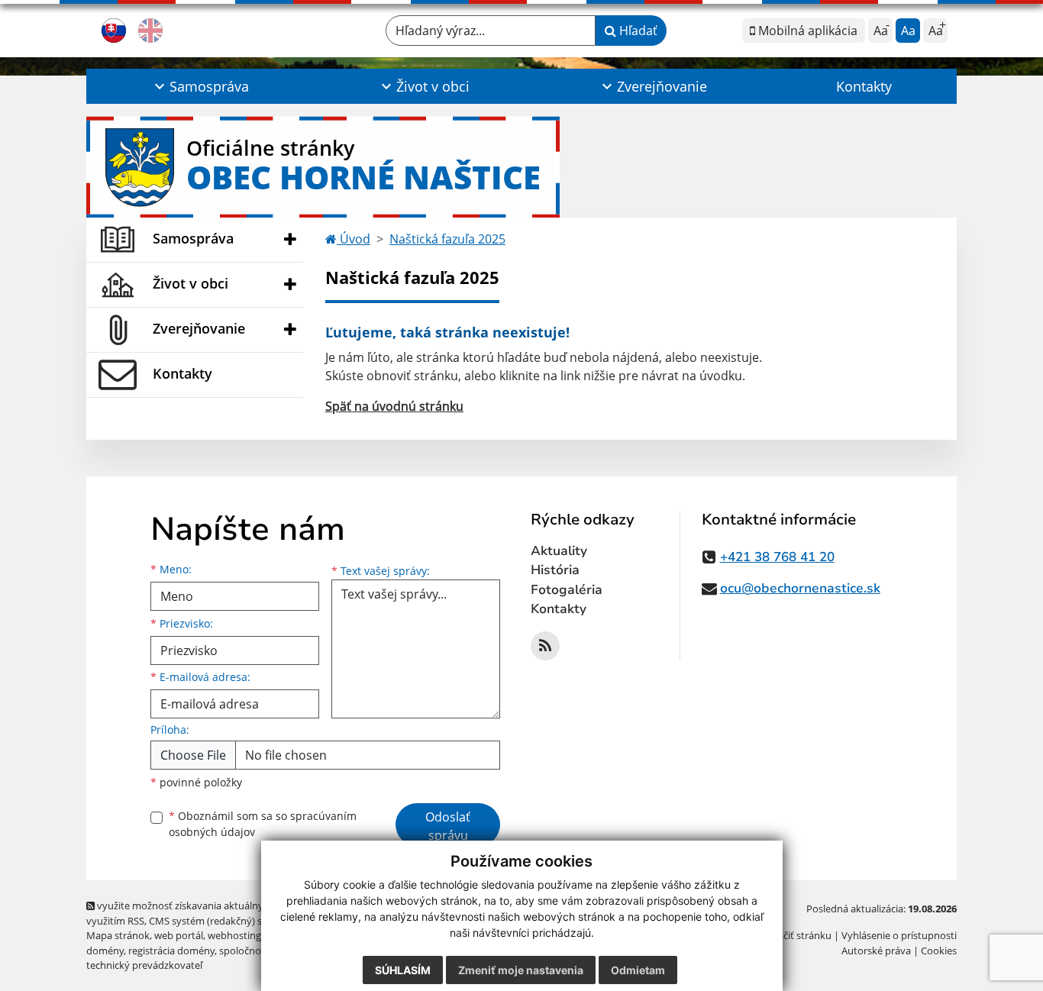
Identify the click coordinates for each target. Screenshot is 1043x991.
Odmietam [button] (638, 970)
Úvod (353, 239)
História (555, 570)
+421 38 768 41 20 (777, 557)
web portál (178, 935)
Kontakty (864, 86)
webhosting (234, 935)
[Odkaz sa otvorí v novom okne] (545, 645)
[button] (199, 86)
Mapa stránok (118, 935)
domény (105, 950)
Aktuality (559, 551)
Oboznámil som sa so (263, 824)
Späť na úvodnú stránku (394, 406)
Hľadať (636, 30)
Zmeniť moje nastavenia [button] (520, 970)
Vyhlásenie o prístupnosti (899, 935)
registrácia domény (171, 950)
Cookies (939, 950)
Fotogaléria (566, 590)
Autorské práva (876, 950)
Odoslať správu (447, 826)
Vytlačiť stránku (795, 935)
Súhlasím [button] (403, 970)
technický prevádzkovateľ (144, 965)
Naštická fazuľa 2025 (447, 239)
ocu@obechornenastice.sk (800, 588)
